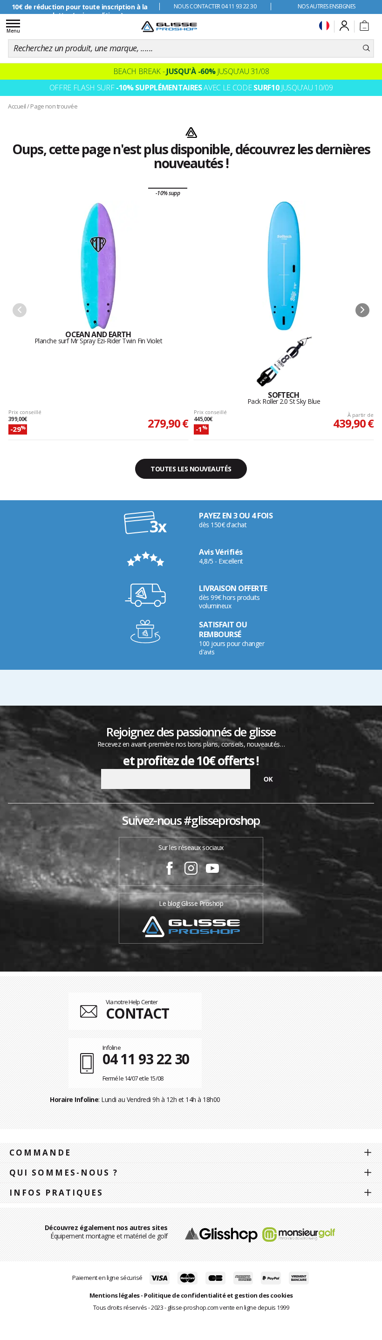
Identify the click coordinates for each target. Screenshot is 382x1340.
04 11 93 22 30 (146, 1058)
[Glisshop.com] (221, 1233)
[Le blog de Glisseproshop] (191, 925)
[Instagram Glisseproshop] (191, 869)
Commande (40, 1152)
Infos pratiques (56, 1192)
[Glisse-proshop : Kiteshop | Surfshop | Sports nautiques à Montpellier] (169, 26)
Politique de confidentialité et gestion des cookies (218, 1295)
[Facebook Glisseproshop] (169, 869)
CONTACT (137, 1013)
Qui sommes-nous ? (63, 1172)
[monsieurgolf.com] (298, 1233)
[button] (362, 310)
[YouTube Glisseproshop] (212, 869)
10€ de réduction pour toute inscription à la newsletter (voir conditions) (80, 11)
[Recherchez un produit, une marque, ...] (366, 48)
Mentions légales (114, 1295)
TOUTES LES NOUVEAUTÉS (191, 468)
